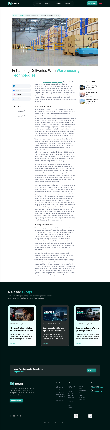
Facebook (18, 90)
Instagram (18, 94)
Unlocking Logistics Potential (22, 115)
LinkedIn (18, 86)
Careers (81, 395)
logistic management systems (52, 82)
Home (16, 15)
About (81, 386)
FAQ (80, 393)
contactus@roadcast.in (97, 387)
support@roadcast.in (96, 391)
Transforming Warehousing (21, 110)
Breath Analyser (60, 394)
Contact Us (82, 399)
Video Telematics (60, 390)
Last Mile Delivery (60, 396)
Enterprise (70, 407)
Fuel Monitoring (60, 392)
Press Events (82, 397)
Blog (21, 15)
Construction (71, 397)
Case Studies (82, 390)
